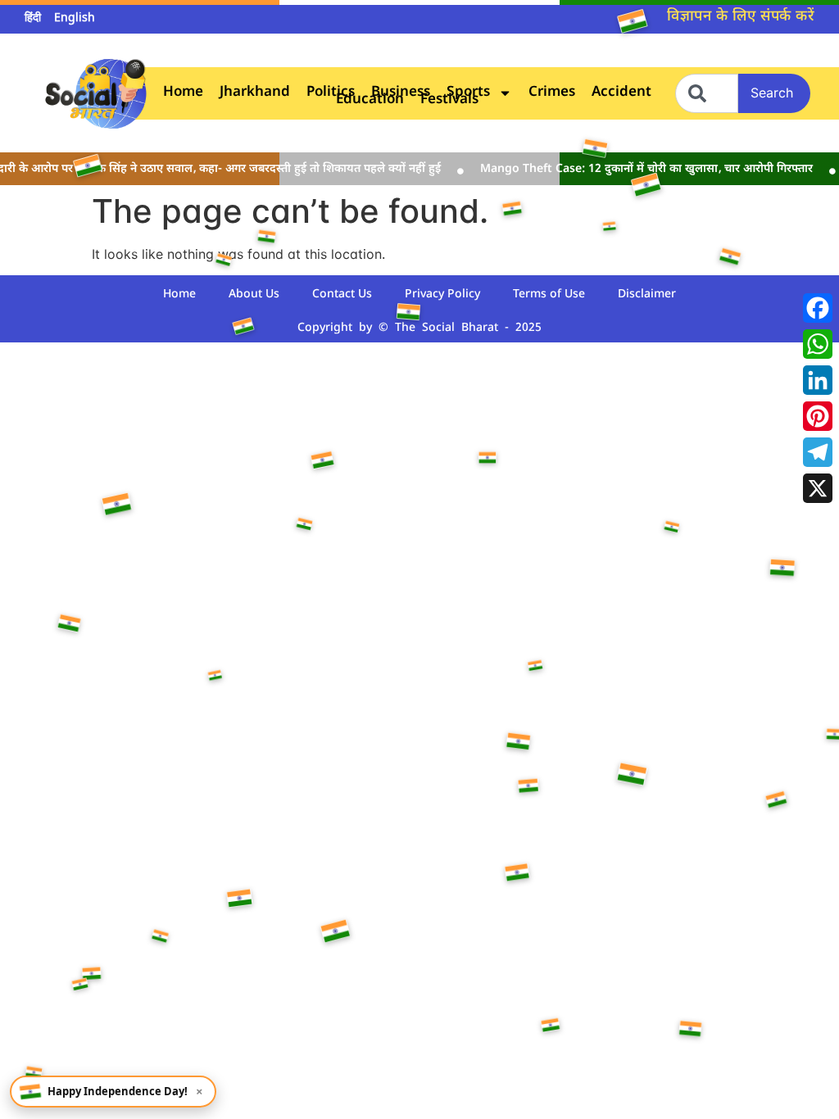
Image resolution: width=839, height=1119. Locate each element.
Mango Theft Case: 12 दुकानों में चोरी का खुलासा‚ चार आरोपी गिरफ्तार (637, 169)
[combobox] (706, 93)
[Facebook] (818, 308)
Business (400, 93)
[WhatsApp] (818, 344)
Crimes (551, 93)
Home (183, 93)
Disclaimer (647, 294)
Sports (468, 93)
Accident (621, 93)
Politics (330, 93)
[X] (818, 488)
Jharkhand (255, 93)
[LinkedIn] (818, 380)
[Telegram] (818, 452)
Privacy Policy (442, 294)
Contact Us (342, 294)
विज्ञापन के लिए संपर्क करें (740, 16)
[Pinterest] (818, 416)
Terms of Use (549, 294)
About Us (254, 294)
